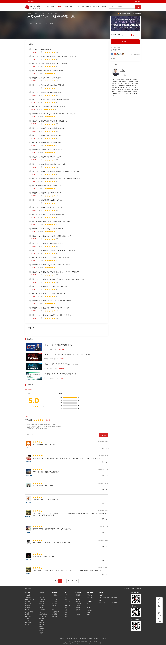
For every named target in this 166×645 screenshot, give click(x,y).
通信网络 (41, 601)
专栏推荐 (54, 595)
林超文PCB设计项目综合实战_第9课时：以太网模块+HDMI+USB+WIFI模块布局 (56, 272)
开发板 (65, 6)
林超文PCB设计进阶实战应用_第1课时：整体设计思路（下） (50, 128)
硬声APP (89, 612)
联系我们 (89, 597)
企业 (66, 616)
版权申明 (83, 638)
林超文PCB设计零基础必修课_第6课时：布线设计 (46, 92)
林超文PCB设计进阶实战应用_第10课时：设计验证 (47, 193)
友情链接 (90, 638)
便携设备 (41, 622)
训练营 (72, 6)
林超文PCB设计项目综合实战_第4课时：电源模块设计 (48, 229)
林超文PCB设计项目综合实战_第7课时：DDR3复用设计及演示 (50, 257)
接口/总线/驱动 (29, 612)
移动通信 (41, 618)
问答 (66, 599)
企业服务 (67, 605)
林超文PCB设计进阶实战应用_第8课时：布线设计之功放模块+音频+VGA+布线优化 (56, 178)
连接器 (27, 624)
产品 (66, 608)
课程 (53, 6)
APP (133, 588)
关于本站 (62, 638)
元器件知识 (55, 605)
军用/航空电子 (43, 616)
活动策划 (78, 605)
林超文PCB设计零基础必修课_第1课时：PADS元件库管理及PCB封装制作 (54, 56)
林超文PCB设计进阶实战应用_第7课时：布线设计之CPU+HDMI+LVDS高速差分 (55, 171)
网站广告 (78, 601)
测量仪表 (27, 601)
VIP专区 (103, 6)
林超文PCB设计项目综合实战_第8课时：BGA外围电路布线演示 (51, 265)
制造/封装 (27, 605)
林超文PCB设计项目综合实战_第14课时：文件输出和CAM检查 (50, 308)
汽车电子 (41, 597)
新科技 (41, 633)
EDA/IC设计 (28, 616)
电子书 (88, 6)
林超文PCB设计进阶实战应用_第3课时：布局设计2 (47, 142)
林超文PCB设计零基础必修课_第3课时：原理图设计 (47, 70)
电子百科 (54, 603)
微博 (88, 603)
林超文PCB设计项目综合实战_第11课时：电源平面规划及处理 (50, 286)
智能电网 (41, 628)
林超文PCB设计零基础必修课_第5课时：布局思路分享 (48, 85)
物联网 (41, 626)
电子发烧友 (31, 1)
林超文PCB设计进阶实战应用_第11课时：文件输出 (47, 200)
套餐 (59, 6)
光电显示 (27, 620)
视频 (82, 6)
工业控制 (41, 620)
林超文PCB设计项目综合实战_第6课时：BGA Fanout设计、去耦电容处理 (54, 250)
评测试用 (67, 601)
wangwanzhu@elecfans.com (110, 597)
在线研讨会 (78, 603)
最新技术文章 (55, 612)
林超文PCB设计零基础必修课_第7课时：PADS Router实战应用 (50, 99)
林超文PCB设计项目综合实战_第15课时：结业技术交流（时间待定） (52, 315)
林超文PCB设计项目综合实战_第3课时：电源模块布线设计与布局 (51, 236)
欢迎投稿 (69, 638)
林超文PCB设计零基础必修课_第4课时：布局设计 (46, 78)
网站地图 (138, 588)
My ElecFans (126, 588)
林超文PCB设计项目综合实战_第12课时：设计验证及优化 (49, 293)
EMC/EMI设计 (29, 622)
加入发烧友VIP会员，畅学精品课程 (130, 13)
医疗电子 (41, 603)
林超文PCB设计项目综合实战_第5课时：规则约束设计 (48, 243)
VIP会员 (54, 609)
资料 (66, 610)
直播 (77, 6)
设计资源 (54, 599)
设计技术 (54, 601)
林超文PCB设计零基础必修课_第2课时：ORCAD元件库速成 (50, 63)
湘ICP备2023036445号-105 (96, 643)
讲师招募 (96, 6)
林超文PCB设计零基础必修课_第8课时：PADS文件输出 (48, 106)
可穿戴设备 (42, 609)
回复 (103, 448)
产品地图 (54, 614)
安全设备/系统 (43, 614)
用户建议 (76, 638)
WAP (88, 614)
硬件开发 (78, 595)
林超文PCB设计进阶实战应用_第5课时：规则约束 (46, 157)
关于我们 (89, 595)
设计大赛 (78, 614)
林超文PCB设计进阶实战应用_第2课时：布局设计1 (47, 135)
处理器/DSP (28, 614)
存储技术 (27, 618)
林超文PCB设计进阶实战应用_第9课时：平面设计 (46, 185)
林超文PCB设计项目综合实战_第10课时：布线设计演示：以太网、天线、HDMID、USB (58, 279)
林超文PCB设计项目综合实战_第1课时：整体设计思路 (48, 214)
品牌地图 (54, 616)
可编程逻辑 (28, 595)
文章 (66, 612)
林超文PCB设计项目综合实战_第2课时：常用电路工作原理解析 (51, 221)
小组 (66, 595)
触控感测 (41, 624)
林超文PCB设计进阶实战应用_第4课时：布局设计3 (47, 149)
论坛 (66, 597)
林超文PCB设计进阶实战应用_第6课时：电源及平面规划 (49, 164)
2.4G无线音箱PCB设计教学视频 (41, 49)
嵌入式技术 (28, 603)
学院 (53, 597)
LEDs (40, 595)
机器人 (41, 612)
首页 (48, 6)
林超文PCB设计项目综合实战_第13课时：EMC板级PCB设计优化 (51, 300)
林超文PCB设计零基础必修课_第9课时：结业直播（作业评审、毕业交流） (54, 114)
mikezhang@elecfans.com (110, 602)
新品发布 (78, 610)
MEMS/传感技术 (29, 599)
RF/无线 (27, 609)
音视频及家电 (42, 599)
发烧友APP (90, 610)
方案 (66, 614)
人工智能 (41, 605)
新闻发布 (78, 608)
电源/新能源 (28, 597)
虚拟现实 (41, 607)
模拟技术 (27, 607)
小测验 (77, 612)
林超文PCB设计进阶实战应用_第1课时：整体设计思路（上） (50, 121)
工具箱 (54, 607)
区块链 (41, 631)
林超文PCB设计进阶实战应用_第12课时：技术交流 (47, 207)
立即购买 (125, 41)
